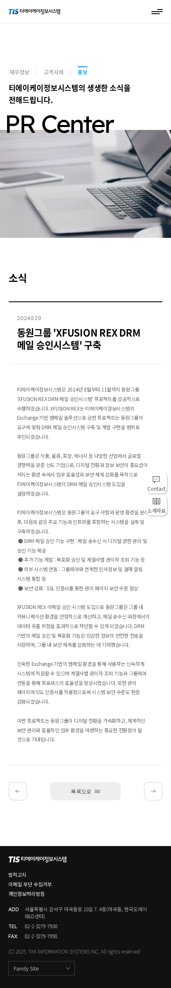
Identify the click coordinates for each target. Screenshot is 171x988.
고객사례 (54, 72)
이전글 (29, 791)
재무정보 (19, 72)
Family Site (26, 968)
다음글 (141, 791)
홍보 (83, 72)
